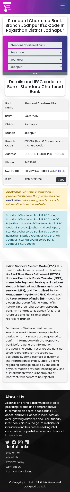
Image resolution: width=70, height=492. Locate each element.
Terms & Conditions (19, 471)
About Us (12, 457)
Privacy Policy (15, 462)
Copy (61, 179)
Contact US (13, 467)
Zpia (43, 486)
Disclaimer (13, 453)
